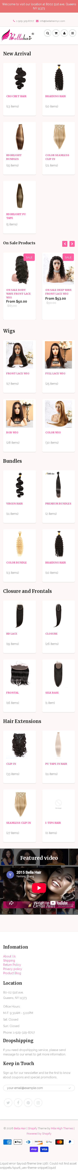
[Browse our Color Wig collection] (58, 413)
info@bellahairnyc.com (52, 21)
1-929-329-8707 (25, 21)
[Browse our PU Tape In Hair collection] (58, 745)
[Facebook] (18, 1102)
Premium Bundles (58, 503)
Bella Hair (20, 1128)
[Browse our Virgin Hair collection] (19, 484)
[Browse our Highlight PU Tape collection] (19, 195)
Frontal (12, 692)
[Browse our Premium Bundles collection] (58, 484)
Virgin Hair (14, 503)
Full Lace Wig (55, 373)
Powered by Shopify (39, 1133)
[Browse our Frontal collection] (19, 674)
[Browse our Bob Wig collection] (19, 413)
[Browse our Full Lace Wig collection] (58, 354)
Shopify (32, 1128)
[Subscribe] (69, 1088)
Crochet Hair (16, 96)
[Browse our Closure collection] (58, 615)
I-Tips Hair (53, 822)
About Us (9, 956)
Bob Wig (12, 432)
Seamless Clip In (18, 822)
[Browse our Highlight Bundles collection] (19, 136)
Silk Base (52, 692)
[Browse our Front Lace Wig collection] (19, 354)
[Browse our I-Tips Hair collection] (58, 804)
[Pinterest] (28, 1102)
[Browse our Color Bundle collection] (19, 543)
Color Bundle (16, 562)
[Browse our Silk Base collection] (58, 674)
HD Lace (11, 633)
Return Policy (12, 964)
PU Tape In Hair (56, 763)
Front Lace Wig (17, 373)
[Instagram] (38, 1102)
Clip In (11, 763)
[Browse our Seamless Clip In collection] (19, 804)
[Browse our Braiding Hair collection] (58, 77)
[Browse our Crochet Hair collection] (19, 77)
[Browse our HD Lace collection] (19, 615)
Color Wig (53, 432)
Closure (51, 633)
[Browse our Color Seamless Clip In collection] (58, 136)
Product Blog (12, 973)
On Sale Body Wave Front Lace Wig (18, 293)
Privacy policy (12, 969)
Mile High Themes (62, 1128)
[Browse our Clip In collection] (19, 745)
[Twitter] (8, 1102)
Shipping (9, 960)
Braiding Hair (55, 96)
